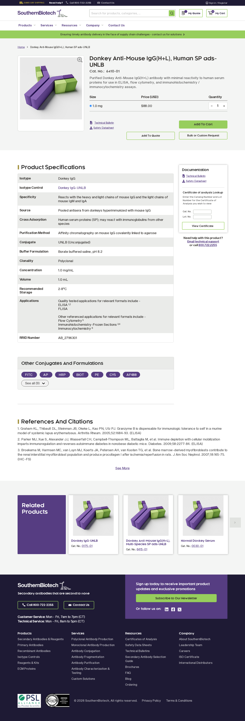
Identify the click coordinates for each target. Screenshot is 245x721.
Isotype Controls (29, 656)
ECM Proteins (27, 668)
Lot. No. (187, 216)
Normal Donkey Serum (198, 540)
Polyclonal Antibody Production (92, 639)
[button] (38, 605)
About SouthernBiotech (194, 639)
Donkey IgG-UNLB (72, 188)
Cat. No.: (76, 545)
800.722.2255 (207, 245)
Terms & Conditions (179, 700)
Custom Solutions (83, 678)
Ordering (131, 684)
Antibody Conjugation (85, 651)
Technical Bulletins (137, 651)
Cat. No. (187, 211)
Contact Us (107, 2)
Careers (184, 651)
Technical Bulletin (104, 122)
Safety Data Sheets (138, 645)
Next (235, 523)
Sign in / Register (218, 2)
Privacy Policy (151, 700)
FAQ (128, 672)
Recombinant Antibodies (34, 651)
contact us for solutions (167, 34)
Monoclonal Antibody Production (93, 645)
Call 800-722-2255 (80, 2)
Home (21, 47)
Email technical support (203, 241)
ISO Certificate (189, 656)
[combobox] (132, 13)
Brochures (132, 666)
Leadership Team (190, 645)
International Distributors (196, 662)
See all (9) (32, 383)
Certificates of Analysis (141, 639)
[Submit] (172, 13)
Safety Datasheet (103, 127)
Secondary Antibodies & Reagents (40, 639)
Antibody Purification (85, 662)
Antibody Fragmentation (87, 656)
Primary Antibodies (30, 645)
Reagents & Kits (28, 662)
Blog (128, 678)
